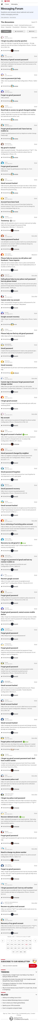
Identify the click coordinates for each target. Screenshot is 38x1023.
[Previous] (2, 940)
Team (9, 1013)
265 (26, 948)
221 (23, 944)
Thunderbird (15, 27)
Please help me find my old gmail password (17, 333)
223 (30, 944)
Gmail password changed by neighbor (15, 453)
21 (15, 940)
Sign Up (5, 1013)
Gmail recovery (6, 365)
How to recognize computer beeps (12, 1008)
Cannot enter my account (10, 300)
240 (23, 948)
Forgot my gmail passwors (11, 869)
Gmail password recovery (10, 489)
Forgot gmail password (9, 166)
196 (30, 940)
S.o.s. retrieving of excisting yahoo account (17, 524)
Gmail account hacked (9, 183)
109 (23, 940)
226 (15, 948)
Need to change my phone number (13, 852)
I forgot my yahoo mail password (13, 798)
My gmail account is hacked (11, 434)
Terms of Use (15, 1013)
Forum (7, 4)
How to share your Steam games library (13, 1003)
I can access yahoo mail (10, 779)
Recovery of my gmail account (12, 923)
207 (8, 944)
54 (19, 940)
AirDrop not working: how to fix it (11, 997)
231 (19, 948)
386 (21, 952)
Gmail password (7, 348)
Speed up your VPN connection (11, 1005)
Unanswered (20, 31)
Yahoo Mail (31, 27)
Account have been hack (10, 202)
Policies (19, 1015)
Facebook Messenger (7, 25)
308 (30, 948)
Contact (33, 1013)
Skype (2, 27)
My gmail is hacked (8, 148)
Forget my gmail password (11, 95)
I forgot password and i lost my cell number (17, 888)
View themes (13, 17)
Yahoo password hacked (10, 239)
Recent (7, 31)
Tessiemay (5, 221)
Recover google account (10, 579)
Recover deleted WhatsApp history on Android (15, 1000)
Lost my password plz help (11, 78)
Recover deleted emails (9, 817)
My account (5, 418)
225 (12, 948)
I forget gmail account (9, 401)
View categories (5, 17)
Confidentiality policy (24, 1013)
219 (15, 944)
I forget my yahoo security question (14, 41)
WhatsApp (24, 27)
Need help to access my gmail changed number (18, 110)
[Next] (35, 940)
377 (17, 952)
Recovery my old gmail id (10, 543)
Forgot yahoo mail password (11, 742)
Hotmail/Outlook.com (25, 25)
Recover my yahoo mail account (13, 906)
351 (13, 952)
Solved (32, 31)
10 (11, 940)
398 (25, 952)
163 (26, 940)
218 (12, 944)
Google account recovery (10, 317)
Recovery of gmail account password (14, 60)
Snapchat (8, 27)
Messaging (14, 4)
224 (8, 948)
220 (19, 944)
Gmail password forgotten (10, 472)
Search (33, 22)
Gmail (16, 25)
